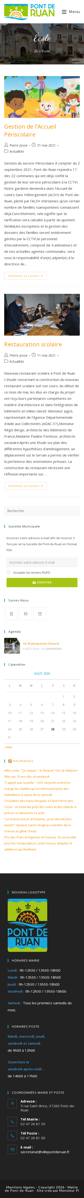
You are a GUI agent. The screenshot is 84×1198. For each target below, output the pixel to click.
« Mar (8, 747)
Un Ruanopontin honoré (41, 643)
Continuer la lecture (27, 275)
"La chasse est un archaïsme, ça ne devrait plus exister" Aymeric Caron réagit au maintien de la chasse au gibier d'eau (38, 825)
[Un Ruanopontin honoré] (12, 646)
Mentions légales (20, 1187)
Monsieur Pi (69, 1190)
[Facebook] (25, 613)
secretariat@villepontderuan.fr (45, 1151)
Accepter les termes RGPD (31, 572)
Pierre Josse (19, 145)
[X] (11, 613)
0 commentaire (52, 648)
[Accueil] (36, 51)
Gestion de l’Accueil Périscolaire (30, 130)
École (46, 51)
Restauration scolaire (33, 344)
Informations (23, 761)
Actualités (17, 151)
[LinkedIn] (39, 613)
